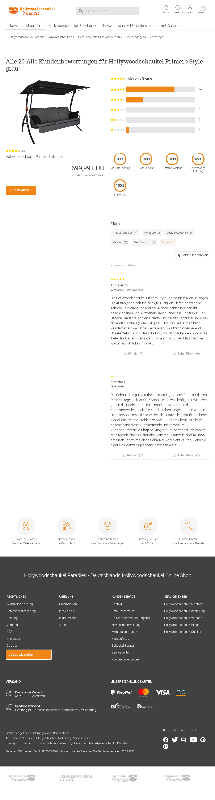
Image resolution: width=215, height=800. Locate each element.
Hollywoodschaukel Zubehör (70, 25)
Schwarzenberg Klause (76, 778)
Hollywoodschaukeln (24, 25)
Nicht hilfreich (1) (188, 455)
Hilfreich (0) (136, 353)
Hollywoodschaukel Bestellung (184, 611)
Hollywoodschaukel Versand (183, 618)
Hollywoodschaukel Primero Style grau (123, 37)
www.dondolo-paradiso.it (124, 778)
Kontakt (117, 604)
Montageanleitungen (125, 632)
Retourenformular (123, 611)
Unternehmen (68, 604)
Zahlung (12, 618)
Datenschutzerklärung (21, 611)
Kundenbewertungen (125, 659)
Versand (12, 625)
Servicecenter (121, 652)
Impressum (14, 639)
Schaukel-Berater (123, 645)
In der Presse (67, 618)
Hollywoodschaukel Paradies (27, 37)
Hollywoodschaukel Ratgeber (131, 618)
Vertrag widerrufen (21, 654)
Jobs (62, 625)
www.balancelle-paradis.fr (176, 778)
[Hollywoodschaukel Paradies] (29, 10)
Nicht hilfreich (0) (188, 353)
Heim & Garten (167, 25)
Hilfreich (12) (135, 455)
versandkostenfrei (94, 175)
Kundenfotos (120, 639)
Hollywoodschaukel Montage (183, 604)
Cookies (12, 645)
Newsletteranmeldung (126, 625)
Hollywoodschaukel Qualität (182, 632)
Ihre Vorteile (67, 611)
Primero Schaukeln (86, 37)
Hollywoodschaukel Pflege (181, 625)
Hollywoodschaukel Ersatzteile (124, 25)
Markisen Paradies (22, 778)
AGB (10, 632)
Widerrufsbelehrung (20, 604)
